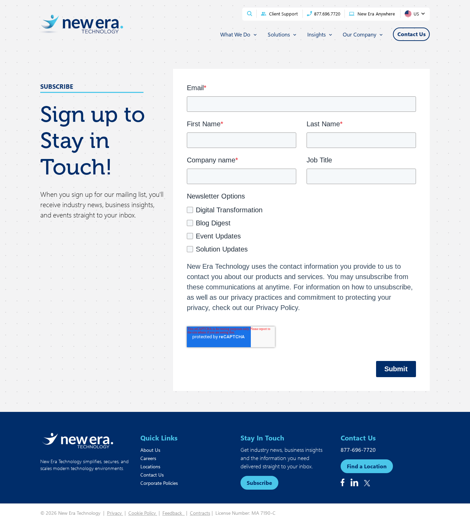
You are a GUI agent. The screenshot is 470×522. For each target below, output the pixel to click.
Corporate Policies (159, 483)
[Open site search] (249, 13)
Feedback (173, 513)
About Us (150, 450)
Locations (150, 466)
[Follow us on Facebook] (342, 482)
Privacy (115, 513)
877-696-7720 (358, 449)
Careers (148, 458)
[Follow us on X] (367, 483)
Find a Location (367, 466)
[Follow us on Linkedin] (354, 482)
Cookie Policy (142, 513)
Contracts (200, 513)
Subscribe (259, 482)
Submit (396, 369)
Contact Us (152, 474)
